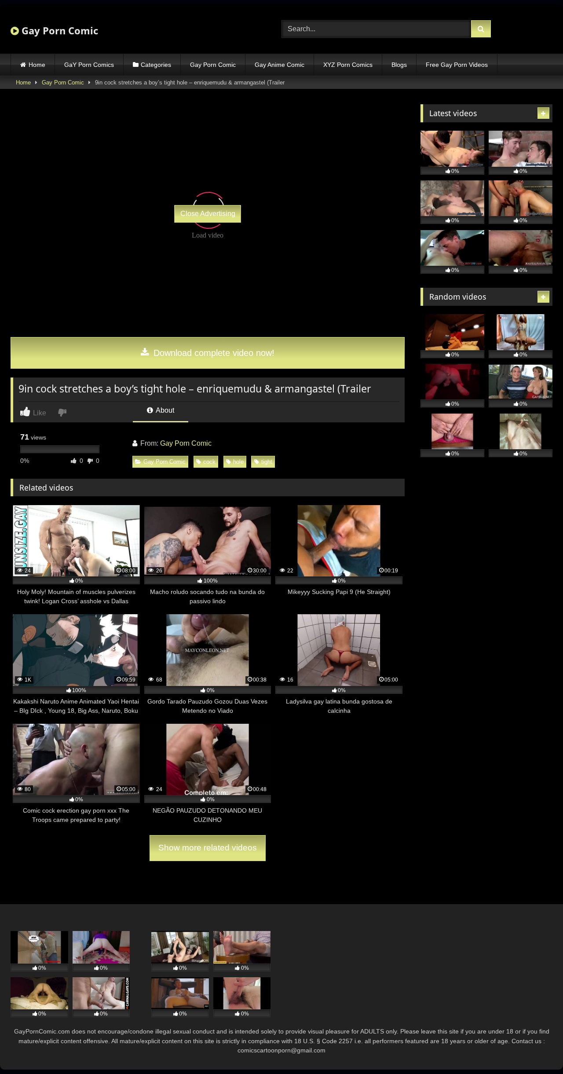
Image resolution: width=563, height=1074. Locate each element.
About (164, 410)
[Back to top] (535, 1047)
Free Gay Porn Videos (457, 64)
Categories (156, 64)
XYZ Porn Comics (348, 64)
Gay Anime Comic (279, 64)
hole (238, 461)
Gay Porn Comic (58, 30)
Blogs (399, 64)
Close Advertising (207, 213)
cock (209, 461)
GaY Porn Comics (89, 64)
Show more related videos (207, 847)
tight (266, 461)
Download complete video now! (212, 353)
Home (37, 64)
